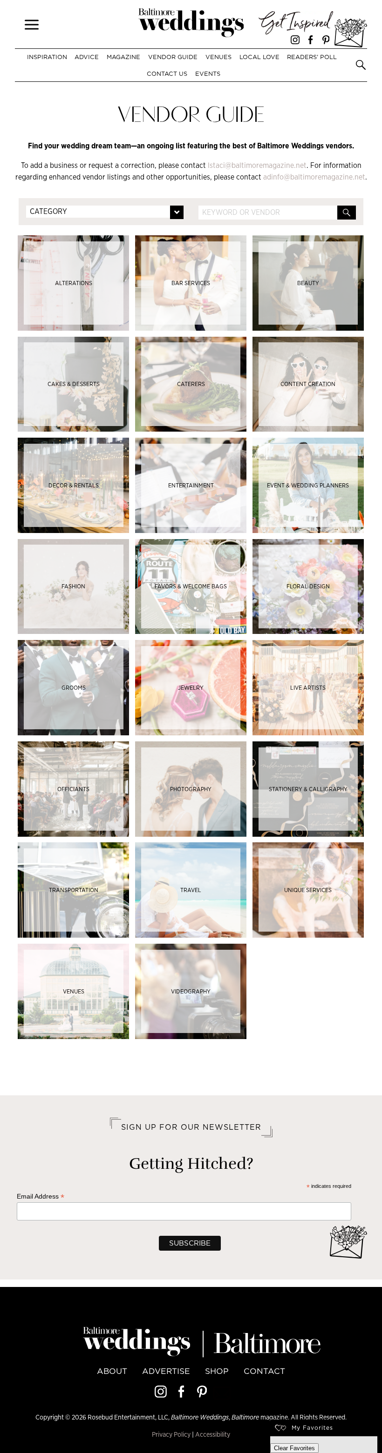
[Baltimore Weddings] (191, 24)
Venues (218, 57)
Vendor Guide (173, 57)
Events (207, 73)
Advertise (166, 1371)
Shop (217, 1371)
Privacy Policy (171, 1434)
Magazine (123, 57)
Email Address (40, 1196)
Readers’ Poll (312, 57)
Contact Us (167, 73)
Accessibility (212, 1434)
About (112, 1371)
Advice (87, 57)
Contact (264, 1371)
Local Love (259, 57)
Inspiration (47, 57)
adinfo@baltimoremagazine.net (314, 177)
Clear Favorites (294, 1448)
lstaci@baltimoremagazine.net (257, 165)
